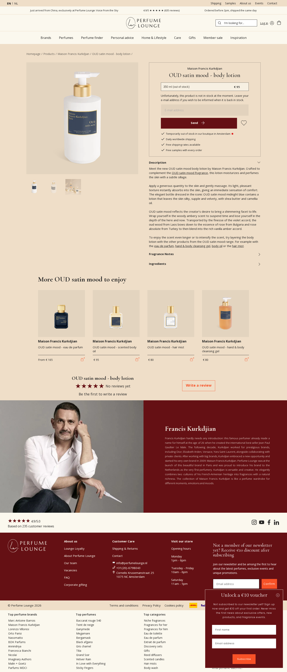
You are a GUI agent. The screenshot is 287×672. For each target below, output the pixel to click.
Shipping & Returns (125, 548)
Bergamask (83, 638)
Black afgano (84, 642)
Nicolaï (12, 655)
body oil (217, 246)
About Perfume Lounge (79, 556)
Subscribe (244, 659)
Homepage (33, 54)
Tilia (78, 650)
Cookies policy (174, 605)
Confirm (269, 584)
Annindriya (14, 646)
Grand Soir (82, 655)
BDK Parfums (17, 642)
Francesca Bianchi (19, 650)
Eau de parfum (153, 638)
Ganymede (83, 629)
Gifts (147, 650)
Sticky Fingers (84, 668)
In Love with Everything (90, 663)
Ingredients (157, 264)
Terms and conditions (123, 605)
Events (259, 3)
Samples (230, 3)
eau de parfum (164, 246)
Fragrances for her (155, 625)
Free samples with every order (184, 150)
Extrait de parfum (155, 642)
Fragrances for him (156, 629)
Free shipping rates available (183, 144)
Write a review (198, 385)
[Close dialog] (278, 595)
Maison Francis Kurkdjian (73, 54)
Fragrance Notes (161, 254)
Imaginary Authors (19, 659)
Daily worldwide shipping (180, 139)
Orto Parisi (15, 633)
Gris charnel (83, 646)
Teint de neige (85, 625)
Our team (70, 563)
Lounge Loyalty (74, 548)
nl (16, 3)
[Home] (143, 22)
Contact (272, 3)
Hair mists (150, 663)
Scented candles (154, 659)
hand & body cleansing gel (192, 246)
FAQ (67, 577)
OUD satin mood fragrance (190, 173)
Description (157, 162)
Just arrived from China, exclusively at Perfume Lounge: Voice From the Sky (74, 10)
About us (245, 3)
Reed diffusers (153, 655)
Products (49, 54)
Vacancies (70, 570)
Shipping (216, 3)
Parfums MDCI (17, 668)
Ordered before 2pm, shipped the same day (230, 10)
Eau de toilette (153, 633)
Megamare (83, 633)
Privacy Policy (151, 605)
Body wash (151, 668)
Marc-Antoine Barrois (21, 620)
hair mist (238, 246)
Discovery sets (153, 646)
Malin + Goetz (17, 663)
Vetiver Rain (83, 659)
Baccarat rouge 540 (88, 620)
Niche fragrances (154, 620)
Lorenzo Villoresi (18, 629)
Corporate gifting (75, 585)
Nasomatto (15, 638)
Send (194, 123)
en (9, 3)
